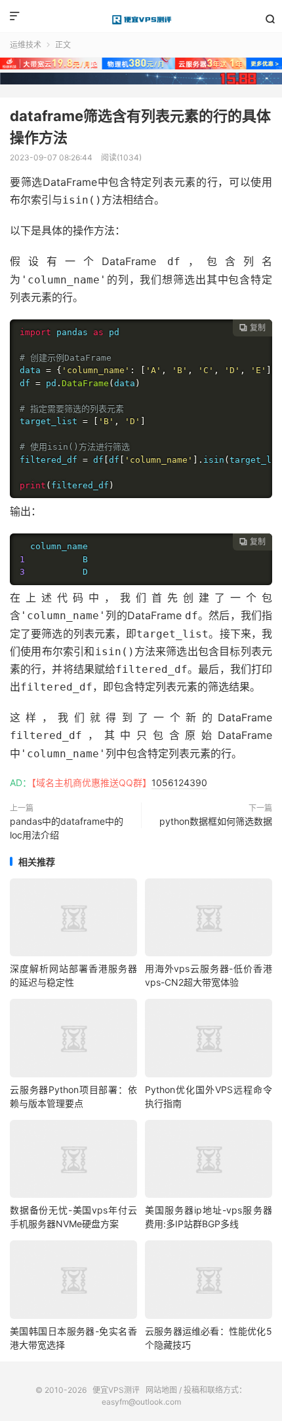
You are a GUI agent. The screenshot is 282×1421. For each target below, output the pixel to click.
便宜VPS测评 (141, 19)
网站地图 (161, 1390)
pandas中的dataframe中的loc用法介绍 (66, 828)
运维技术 (25, 45)
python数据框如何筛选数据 (215, 821)
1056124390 (179, 782)
